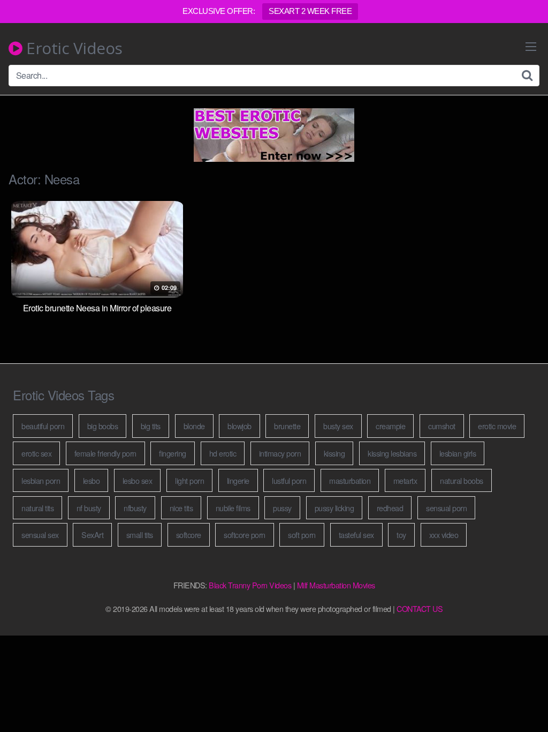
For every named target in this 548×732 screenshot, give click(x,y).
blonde (194, 425)
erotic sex (36, 453)
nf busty (89, 507)
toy (401, 534)
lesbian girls (457, 453)
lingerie (238, 480)
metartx (405, 480)
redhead (390, 507)
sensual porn (446, 507)
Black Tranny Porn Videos (250, 585)
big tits (151, 425)
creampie (390, 425)
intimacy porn (280, 453)
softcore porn (244, 534)
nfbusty (135, 507)
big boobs (102, 425)
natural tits (37, 507)
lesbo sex (138, 480)
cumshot (441, 425)
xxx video (444, 534)
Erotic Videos (72, 48)
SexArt (92, 534)
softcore (188, 534)
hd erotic (223, 453)
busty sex (338, 425)
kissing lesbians (392, 453)
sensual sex (40, 534)
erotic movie (497, 425)
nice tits (181, 507)
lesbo (91, 480)
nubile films (233, 507)
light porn (189, 480)
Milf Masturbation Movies (336, 585)
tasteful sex (356, 534)
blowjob (239, 425)
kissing (334, 453)
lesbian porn (40, 480)
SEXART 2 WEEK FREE (310, 11)
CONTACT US (420, 608)
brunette (287, 425)
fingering (172, 453)
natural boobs (461, 480)
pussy (282, 507)
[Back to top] (518, 698)
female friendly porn (105, 453)
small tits (139, 534)
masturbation (349, 480)
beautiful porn (42, 425)
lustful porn (289, 480)
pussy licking (334, 507)
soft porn (302, 534)
